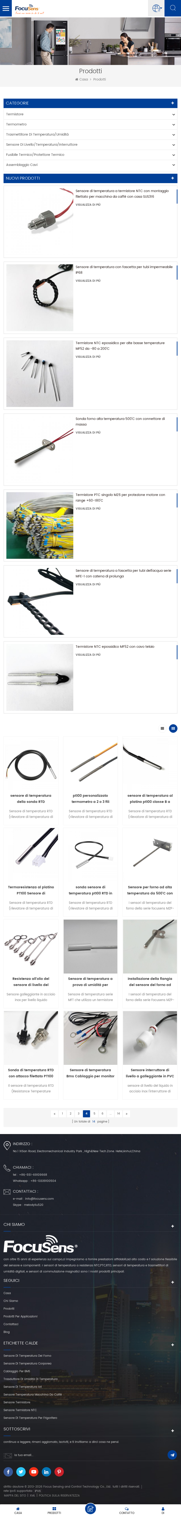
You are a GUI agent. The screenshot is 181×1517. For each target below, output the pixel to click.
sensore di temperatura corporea (27, 1363)
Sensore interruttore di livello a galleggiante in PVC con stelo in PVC (150, 1073)
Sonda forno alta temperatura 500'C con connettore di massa (120, 421)
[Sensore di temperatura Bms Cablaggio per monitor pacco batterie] (91, 1039)
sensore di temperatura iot (23, 1387)
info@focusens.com (39, 1199)
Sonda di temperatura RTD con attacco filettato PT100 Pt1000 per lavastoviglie (31, 1073)
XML (32, 1495)
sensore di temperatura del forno (27, 1356)
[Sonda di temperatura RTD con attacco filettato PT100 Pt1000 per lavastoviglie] (31, 1039)
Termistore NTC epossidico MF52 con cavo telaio (115, 646)
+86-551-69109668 (33, 1175)
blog (7, 1332)
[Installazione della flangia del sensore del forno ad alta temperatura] (150, 948)
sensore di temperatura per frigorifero (30, 1418)
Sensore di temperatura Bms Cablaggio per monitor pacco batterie (90, 1073)
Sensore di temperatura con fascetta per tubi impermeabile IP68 (124, 269)
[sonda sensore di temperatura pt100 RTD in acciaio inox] (91, 856)
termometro (16, 124)
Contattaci (11, 1324)
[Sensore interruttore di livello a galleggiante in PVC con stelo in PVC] (150, 1039)
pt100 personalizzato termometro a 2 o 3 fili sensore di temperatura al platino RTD (90, 799)
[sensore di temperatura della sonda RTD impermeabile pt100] (31, 765)
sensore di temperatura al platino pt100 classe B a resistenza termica (150, 799)
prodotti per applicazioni (20, 1316)
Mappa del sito (15, 1495)
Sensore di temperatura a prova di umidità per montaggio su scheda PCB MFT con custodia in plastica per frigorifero (90, 982)
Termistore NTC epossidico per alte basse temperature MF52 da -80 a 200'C (120, 345)
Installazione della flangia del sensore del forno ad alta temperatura (150, 982)
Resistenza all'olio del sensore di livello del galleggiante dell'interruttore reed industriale (30, 982)
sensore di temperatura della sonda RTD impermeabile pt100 (30, 799)
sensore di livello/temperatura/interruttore (42, 144)
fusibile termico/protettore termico (35, 154)
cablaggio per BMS (17, 1371)
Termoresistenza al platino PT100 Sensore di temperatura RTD (31, 891)
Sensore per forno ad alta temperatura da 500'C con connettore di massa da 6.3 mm (150, 891)
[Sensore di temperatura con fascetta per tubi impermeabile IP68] (39, 297)
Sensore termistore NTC (20, 1410)
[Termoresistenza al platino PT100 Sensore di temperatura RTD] (31, 856)
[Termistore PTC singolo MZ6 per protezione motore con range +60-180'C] (39, 525)
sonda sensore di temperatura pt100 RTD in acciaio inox (90, 891)
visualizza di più (88, 205)
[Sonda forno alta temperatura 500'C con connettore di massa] (39, 449)
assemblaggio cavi (21, 165)
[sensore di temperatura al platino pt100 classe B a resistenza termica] (150, 765)
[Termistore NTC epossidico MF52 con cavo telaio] (39, 677)
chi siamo (11, 1301)
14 (118, 1113)
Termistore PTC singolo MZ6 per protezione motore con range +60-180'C (120, 497)
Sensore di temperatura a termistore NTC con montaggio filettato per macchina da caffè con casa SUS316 (122, 193)
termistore (15, 114)
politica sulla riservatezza (59, 1495)
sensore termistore (17, 1402)
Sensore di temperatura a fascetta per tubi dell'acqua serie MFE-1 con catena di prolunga (123, 573)
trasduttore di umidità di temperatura (31, 1379)
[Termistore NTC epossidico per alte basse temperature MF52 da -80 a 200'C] (39, 373)
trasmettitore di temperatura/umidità (37, 134)
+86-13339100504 (43, 1181)
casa (83, 79)
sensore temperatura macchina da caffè (33, 1394)
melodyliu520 (33, 1205)
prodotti (9, 1309)
